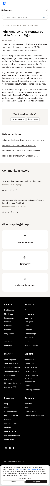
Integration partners (12, 435)
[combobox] (25, 17)
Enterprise (29, 322)
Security (7, 330)
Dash (27, 326)
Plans (27, 342)
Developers (8, 420)
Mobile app (8, 314)
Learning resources (32, 390)
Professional (29, 314)
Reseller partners (10, 431)
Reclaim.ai (29, 338)
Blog (6, 404)
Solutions (8, 326)
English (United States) (12, 461)
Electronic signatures (12, 383)
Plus (26, 310)
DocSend (28, 330)
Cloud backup (9, 375)
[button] (4, 17)
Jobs (26, 408)
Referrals (7, 427)
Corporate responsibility (34, 416)
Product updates (31, 345)
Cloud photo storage (12, 367)
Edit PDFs (8, 379)
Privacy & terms (31, 367)
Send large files (10, 360)
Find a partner (9, 439)
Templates (8, 342)
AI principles (30, 382)
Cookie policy (30, 371)
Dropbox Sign (8, 78)
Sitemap (28, 386)
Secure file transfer (11, 371)
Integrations (9, 318)
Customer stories (10, 412)
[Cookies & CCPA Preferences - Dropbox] (25, 475)
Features (7, 322)
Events (6, 408)
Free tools (8, 345)
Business (28, 318)
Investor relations (31, 412)
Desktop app (9, 310)
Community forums (11, 423)
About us (28, 404)
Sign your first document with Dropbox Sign (21, 181)
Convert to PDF (10, 387)
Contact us (29, 363)
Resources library (11, 416)
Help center (6, 10)
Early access (9, 334)
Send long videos (11, 363)
